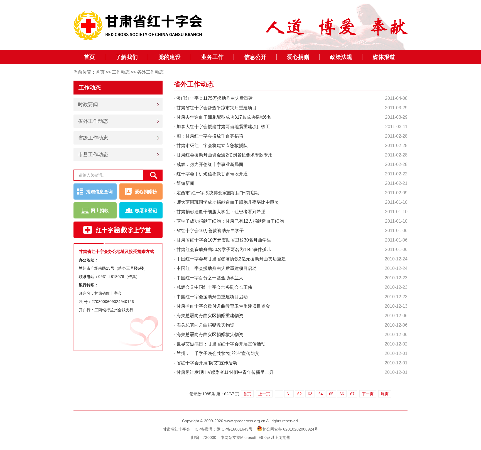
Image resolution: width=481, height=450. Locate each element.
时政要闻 (88, 104)
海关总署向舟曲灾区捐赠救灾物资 (209, 334)
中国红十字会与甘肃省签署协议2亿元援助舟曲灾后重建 (231, 259)
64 (320, 394)
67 (352, 394)
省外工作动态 (150, 72)
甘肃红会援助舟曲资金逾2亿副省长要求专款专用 (224, 155)
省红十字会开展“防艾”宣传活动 (206, 363)
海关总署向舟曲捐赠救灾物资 (205, 325)
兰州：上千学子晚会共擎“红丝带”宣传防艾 (217, 353)
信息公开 (255, 57)
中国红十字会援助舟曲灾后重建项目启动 (216, 268)
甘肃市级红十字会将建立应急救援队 (212, 145)
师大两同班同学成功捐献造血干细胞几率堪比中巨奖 (227, 202)
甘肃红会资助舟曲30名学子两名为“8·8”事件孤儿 (223, 249)
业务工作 (212, 57)
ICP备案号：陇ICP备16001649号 (223, 429)
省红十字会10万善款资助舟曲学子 (210, 230)
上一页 (264, 394)
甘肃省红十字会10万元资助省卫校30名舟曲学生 (223, 240)
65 (331, 394)
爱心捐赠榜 (146, 191)
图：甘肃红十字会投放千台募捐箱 (209, 136)
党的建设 (169, 57)
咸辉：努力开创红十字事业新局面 (209, 164)
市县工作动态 (93, 154)
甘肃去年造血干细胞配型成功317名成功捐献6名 (223, 117)
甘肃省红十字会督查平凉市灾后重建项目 (216, 107)
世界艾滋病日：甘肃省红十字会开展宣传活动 (221, 344)
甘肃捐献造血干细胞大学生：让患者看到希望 (221, 211)
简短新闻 (185, 183)
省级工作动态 (93, 138)
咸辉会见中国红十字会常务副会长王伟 (214, 287)
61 (289, 394)
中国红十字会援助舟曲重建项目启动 (212, 296)
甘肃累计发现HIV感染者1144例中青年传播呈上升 (225, 372)
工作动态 (121, 72)
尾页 (385, 394)
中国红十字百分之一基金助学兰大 (209, 277)
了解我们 (127, 57)
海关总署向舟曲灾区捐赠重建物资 (209, 315)
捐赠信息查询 (99, 191)
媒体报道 (384, 57)
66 (342, 394)
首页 (89, 57)
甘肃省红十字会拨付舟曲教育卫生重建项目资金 (223, 306)
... (279, 394)
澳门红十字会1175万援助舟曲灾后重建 (214, 98)
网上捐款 (100, 210)
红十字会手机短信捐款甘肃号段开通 (212, 173)
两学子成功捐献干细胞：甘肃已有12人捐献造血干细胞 (230, 221)
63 (310, 394)
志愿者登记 (146, 210)
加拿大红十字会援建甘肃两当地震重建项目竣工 (223, 126)
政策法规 (341, 57)
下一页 (368, 394)
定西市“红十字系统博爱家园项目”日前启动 (217, 192)
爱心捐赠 (298, 57)
